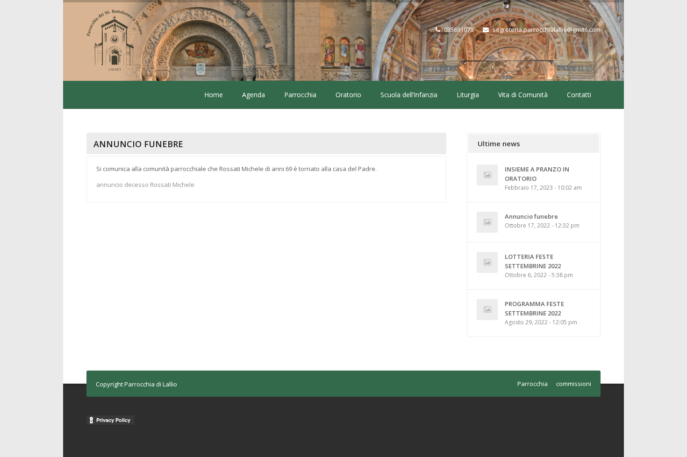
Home (213, 94)
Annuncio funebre (531, 216)
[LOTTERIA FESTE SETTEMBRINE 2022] (487, 262)
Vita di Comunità (523, 94)
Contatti (579, 94)
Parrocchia (300, 94)
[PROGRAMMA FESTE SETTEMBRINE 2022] (487, 309)
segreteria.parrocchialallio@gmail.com (547, 29)
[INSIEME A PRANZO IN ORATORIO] (487, 175)
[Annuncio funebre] (487, 222)
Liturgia (468, 94)
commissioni (573, 383)
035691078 (458, 29)
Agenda (253, 94)
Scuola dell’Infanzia (408, 94)
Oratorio (348, 94)
